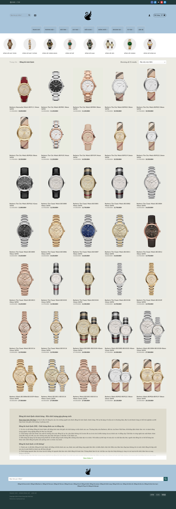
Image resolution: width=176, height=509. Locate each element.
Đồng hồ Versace (48, 484)
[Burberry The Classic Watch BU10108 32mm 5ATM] (120, 279)
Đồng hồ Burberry (36, 484)
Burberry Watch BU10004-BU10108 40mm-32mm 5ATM (151, 349)
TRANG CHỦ (36, 29)
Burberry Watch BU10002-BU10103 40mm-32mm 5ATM (120, 349)
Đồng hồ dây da (139, 484)
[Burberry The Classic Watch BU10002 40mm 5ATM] (120, 183)
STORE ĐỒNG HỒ (24, 493)
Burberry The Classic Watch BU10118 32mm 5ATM (54, 349)
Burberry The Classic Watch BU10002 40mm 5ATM (117, 205)
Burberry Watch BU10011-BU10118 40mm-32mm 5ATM (53, 397)
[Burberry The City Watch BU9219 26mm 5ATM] (120, 134)
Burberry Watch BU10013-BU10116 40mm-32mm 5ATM (85, 397)
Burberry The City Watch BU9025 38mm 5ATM (150, 108)
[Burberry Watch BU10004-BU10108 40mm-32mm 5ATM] (151, 327)
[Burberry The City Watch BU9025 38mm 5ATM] (151, 86)
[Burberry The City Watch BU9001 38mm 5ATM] (56, 86)
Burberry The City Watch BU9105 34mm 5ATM (55, 156)
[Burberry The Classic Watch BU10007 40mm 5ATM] (88, 231)
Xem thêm (87, 458)
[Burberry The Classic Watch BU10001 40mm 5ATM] (88, 183)
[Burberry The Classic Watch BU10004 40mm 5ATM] (151, 183)
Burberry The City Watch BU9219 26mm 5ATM (119, 156)
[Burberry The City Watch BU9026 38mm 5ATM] (24, 134)
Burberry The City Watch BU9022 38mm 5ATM (119, 108)
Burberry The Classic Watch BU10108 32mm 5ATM (117, 301)
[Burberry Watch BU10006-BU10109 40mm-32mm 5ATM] (24, 376)
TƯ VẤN (129, 29)
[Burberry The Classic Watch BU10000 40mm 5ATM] (56, 183)
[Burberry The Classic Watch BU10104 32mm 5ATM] (88, 279)
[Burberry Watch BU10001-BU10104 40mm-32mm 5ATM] (88, 327)
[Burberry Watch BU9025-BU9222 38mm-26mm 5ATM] (120, 376)
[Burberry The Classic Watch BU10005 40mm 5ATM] (24, 231)
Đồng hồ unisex (94, 484)
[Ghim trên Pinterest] (161, 2)
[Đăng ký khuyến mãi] (35, 15)
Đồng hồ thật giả (94, 486)
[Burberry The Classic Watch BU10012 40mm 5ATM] (151, 231)
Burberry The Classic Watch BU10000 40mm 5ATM (54, 205)
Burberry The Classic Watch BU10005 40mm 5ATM (22, 253)
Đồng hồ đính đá (128, 484)
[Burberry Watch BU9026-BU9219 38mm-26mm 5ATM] (151, 376)
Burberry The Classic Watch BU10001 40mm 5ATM (85, 205)
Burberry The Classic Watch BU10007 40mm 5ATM (85, 253)
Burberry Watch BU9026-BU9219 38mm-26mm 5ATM (151, 397)
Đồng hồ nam (69, 484)
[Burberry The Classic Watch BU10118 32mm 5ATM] (56, 327)
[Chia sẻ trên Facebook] (151, 2)
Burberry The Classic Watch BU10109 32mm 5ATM (149, 301)
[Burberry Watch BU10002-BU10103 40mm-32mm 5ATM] (120, 327)
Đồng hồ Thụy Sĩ (83, 486)
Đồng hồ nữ (77, 484)
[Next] (161, 38)
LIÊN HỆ (141, 29)
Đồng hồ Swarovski (24, 484)
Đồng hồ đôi (85, 484)
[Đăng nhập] (149, 15)
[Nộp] (29, 15)
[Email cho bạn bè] (158, 2)
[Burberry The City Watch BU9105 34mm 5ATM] (56, 134)
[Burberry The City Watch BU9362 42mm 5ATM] (24, 183)
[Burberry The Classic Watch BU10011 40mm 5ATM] (120, 231)
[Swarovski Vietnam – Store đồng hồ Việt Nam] (88, 15)
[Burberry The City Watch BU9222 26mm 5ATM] (151, 134)
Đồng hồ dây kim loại (151, 484)
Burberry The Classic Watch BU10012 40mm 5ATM (149, 253)
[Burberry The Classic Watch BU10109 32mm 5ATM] (151, 279)
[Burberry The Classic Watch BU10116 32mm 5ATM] (24, 327)
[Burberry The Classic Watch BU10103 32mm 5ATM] (56, 279)
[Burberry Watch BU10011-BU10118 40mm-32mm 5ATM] (56, 376)
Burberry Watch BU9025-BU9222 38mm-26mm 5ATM (119, 397)
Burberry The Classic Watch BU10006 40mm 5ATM (54, 253)
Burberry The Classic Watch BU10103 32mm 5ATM (54, 301)
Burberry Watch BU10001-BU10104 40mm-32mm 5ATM (88, 349)
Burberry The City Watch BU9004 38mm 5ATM (87, 108)
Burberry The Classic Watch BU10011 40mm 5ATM (117, 253)
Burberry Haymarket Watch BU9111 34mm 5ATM (24, 108)
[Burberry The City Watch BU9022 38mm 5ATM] (120, 86)
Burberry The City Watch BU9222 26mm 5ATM (150, 156)
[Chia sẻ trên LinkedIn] (164, 2)
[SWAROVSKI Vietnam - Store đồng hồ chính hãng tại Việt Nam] (88, 471)
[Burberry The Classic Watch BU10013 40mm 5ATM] (24, 279)
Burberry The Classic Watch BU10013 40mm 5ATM (22, 301)
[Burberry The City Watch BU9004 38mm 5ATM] (88, 86)
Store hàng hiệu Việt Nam (26, 496)
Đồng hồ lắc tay (117, 484)
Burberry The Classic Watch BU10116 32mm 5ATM (22, 349)
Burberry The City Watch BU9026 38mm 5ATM (23, 156)
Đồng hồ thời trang (106, 484)
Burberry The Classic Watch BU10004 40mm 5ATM (149, 205)
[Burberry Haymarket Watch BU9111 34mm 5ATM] (24, 86)
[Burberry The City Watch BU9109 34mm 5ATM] (88, 134)
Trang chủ (13, 62)
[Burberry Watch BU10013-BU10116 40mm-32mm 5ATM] (88, 376)
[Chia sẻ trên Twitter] (155, 2)
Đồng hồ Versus (59, 484)
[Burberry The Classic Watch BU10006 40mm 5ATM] (56, 231)
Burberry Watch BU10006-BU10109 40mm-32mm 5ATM (24, 397)
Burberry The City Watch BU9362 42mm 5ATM (23, 205)
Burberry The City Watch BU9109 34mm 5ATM (87, 156)
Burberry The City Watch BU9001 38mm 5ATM (55, 108)
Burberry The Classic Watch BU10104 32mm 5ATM (86, 301)
